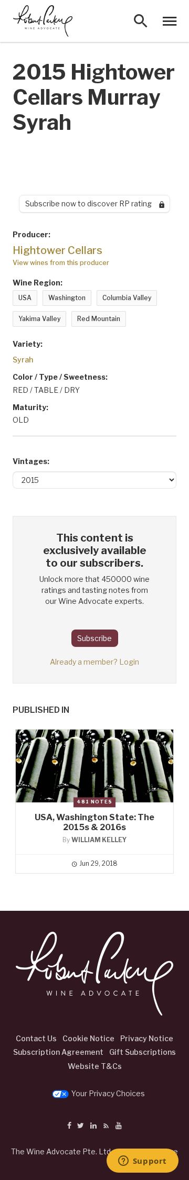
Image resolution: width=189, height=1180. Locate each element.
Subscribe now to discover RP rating (92, 203)
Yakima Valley (39, 319)
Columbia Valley (126, 298)
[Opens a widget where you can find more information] (142, 1162)
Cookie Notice (88, 1038)
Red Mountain (98, 319)
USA (25, 298)
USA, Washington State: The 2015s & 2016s (94, 822)
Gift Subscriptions (142, 1051)
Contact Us (36, 1038)
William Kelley (99, 840)
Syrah (23, 359)
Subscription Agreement (58, 1051)
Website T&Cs (95, 1066)
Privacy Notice (146, 1038)
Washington (67, 298)
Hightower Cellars (57, 250)
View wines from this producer (61, 263)
